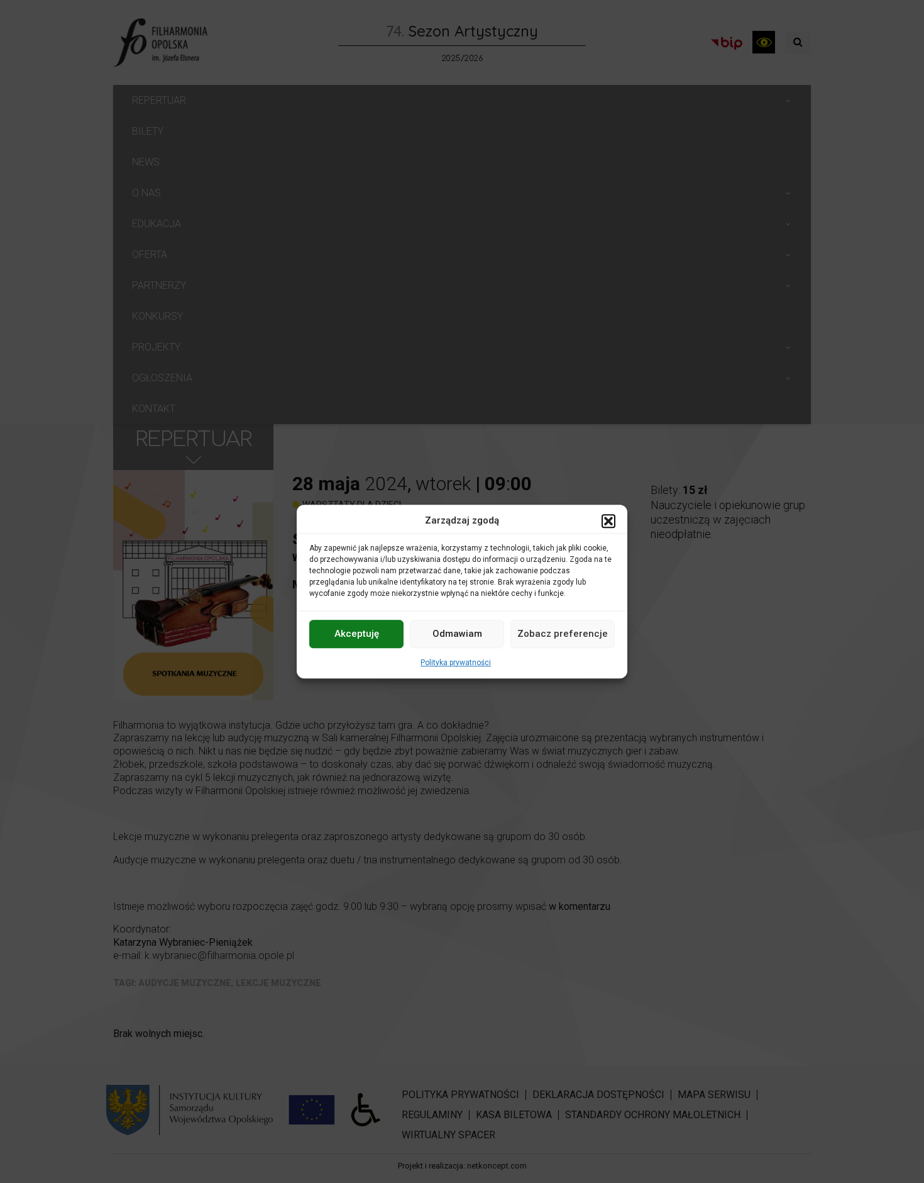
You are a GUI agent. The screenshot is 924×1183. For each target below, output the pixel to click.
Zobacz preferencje (562, 633)
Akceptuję (356, 633)
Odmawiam (457, 633)
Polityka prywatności (456, 662)
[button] (608, 521)
